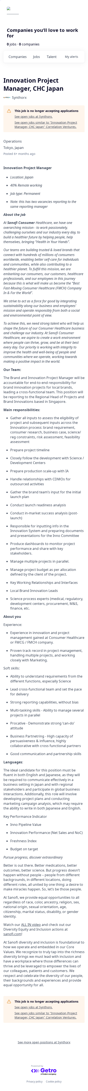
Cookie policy (54, 1081)
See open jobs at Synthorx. (34, 117)
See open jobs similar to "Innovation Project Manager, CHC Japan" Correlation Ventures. (46, 124)
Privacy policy (34, 1081)
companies (18, 56)
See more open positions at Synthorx (44, 1042)
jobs (36, 56)
